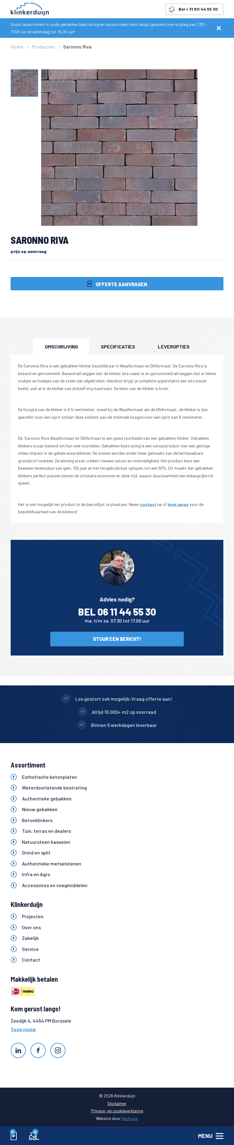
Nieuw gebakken (40, 809)
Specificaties (118, 346)
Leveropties (174, 346)
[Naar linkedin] (18, 1050)
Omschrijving (61, 346)
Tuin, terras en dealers (46, 831)
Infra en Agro (36, 874)
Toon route (23, 1029)
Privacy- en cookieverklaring (117, 1110)
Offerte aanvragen (121, 284)
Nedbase (130, 1118)
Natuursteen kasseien (46, 842)
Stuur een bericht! (117, 639)
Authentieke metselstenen (51, 863)
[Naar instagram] (58, 1050)
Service (30, 949)
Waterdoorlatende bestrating (54, 787)
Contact (31, 960)
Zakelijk (30, 938)
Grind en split (36, 852)
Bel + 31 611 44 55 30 (198, 9)
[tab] (61, 346)
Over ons (31, 927)
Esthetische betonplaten (49, 777)
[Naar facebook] (38, 1050)
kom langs (178, 504)
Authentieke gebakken (47, 798)
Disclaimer (117, 1103)
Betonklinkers (37, 820)
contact (148, 504)
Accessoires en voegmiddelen (54, 885)
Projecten (33, 916)
